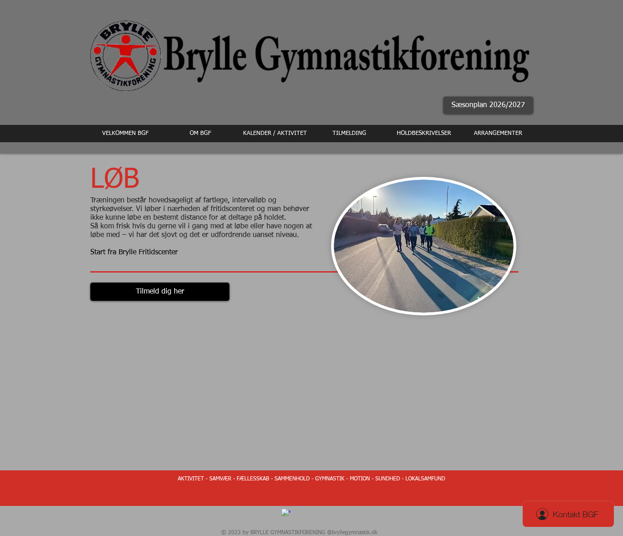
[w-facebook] (286, 513)
